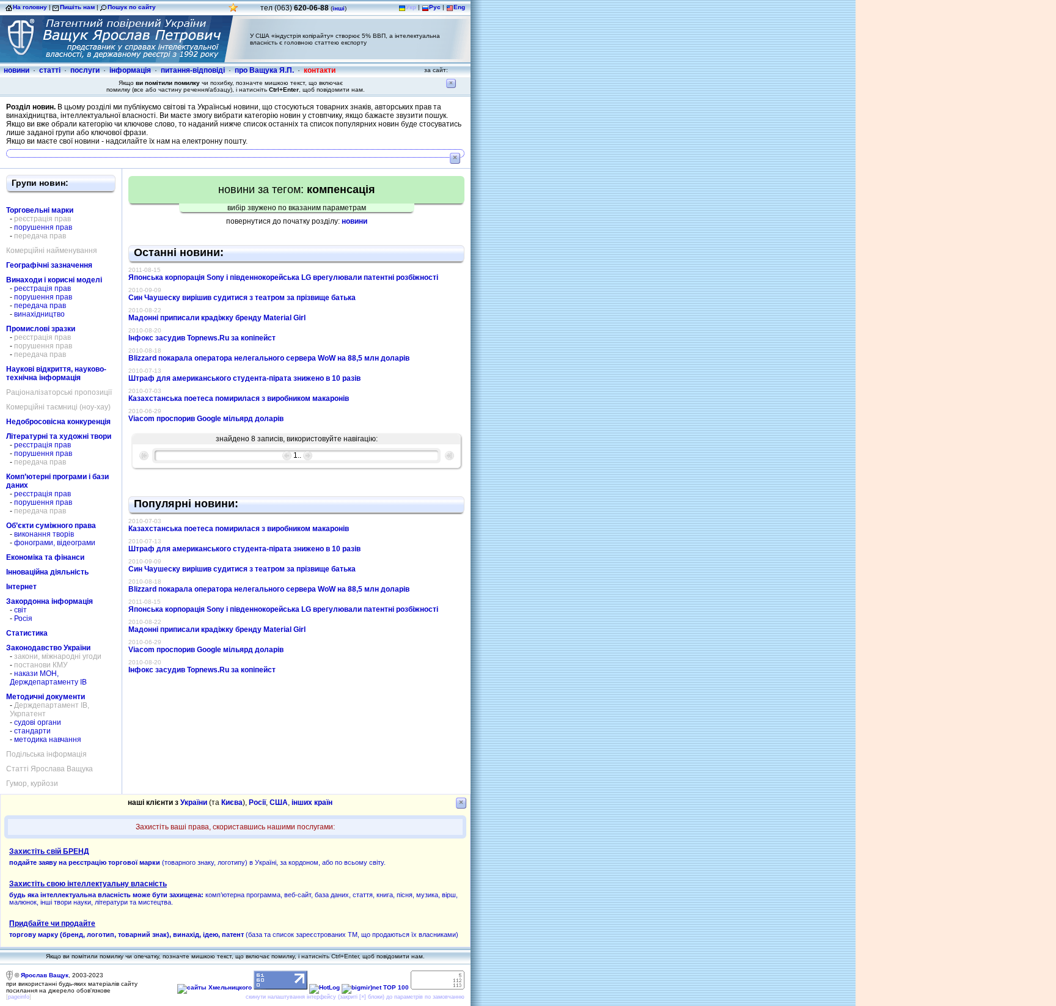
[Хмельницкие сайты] (214, 987)
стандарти (32, 731)
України (193, 802)
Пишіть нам (77, 7)
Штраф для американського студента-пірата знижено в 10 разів (244, 378)
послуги (85, 70)
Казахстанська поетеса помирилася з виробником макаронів (238, 398)
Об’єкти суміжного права (51, 525)
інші (338, 8)
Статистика (27, 633)
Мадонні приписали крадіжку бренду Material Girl (217, 318)
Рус (435, 7)
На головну (30, 7)
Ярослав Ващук (44, 975)
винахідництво (39, 314)
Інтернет (21, 586)
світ (20, 610)
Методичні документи (45, 696)
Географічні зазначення (49, 265)
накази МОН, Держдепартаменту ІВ (48, 677)
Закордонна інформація (49, 601)
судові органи (37, 722)
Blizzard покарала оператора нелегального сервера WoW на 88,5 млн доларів (268, 358)
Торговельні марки (39, 210)
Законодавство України (48, 648)
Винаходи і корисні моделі (54, 280)
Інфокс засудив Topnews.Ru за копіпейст (202, 338)
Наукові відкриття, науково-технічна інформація (56, 373)
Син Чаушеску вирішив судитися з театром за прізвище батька (242, 297)
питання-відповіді (193, 70)
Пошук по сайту (132, 7)
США (279, 802)
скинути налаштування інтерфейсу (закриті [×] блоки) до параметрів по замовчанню (355, 997)
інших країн (312, 802)
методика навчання (47, 739)
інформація (130, 70)
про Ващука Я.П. (264, 70)
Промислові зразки (40, 329)
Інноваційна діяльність (47, 572)
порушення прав (43, 227)
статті (50, 70)
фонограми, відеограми (54, 542)
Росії (257, 802)
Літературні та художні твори (58, 436)
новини (16, 70)
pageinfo (18, 997)
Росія (23, 618)
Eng (459, 7)
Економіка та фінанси (45, 557)
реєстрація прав (42, 288)
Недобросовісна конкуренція (58, 421)
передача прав (40, 305)
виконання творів (44, 534)
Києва (232, 802)
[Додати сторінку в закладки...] (233, 10)
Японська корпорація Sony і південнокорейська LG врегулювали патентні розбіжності (283, 277)
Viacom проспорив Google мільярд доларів (206, 418)
